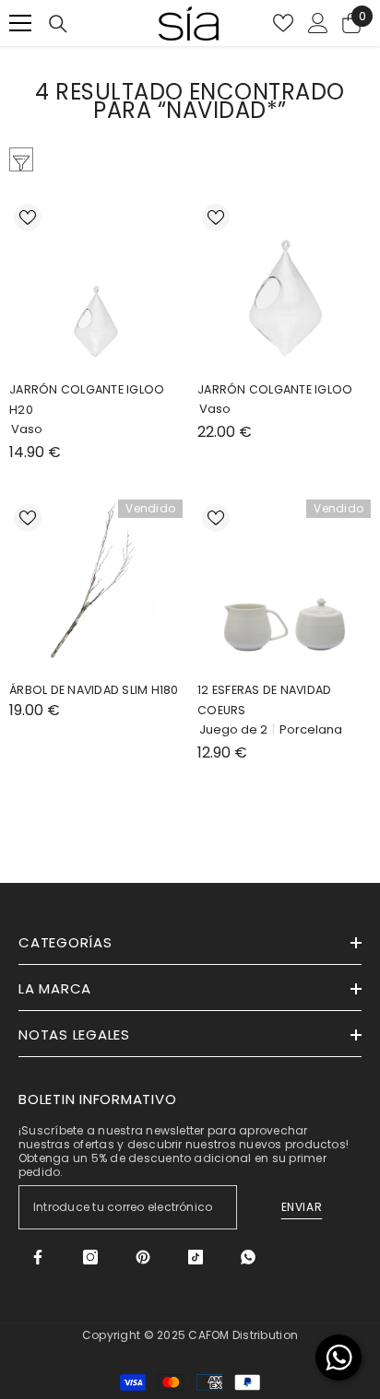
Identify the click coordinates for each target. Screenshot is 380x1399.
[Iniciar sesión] (318, 23)
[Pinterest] (143, 1257)
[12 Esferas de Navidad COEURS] (284, 586)
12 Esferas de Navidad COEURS (264, 700)
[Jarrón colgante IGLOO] (284, 285)
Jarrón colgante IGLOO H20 (86, 399)
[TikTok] (195, 1257)
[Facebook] (37, 1257)
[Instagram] (90, 1257)
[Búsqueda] (58, 24)
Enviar (302, 1207)
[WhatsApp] (248, 1257)
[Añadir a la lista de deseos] (28, 217)
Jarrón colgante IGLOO (274, 389)
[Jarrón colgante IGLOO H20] (96, 285)
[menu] (20, 23)
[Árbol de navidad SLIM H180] (96, 586)
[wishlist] (283, 23)
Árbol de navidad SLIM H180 (94, 690)
